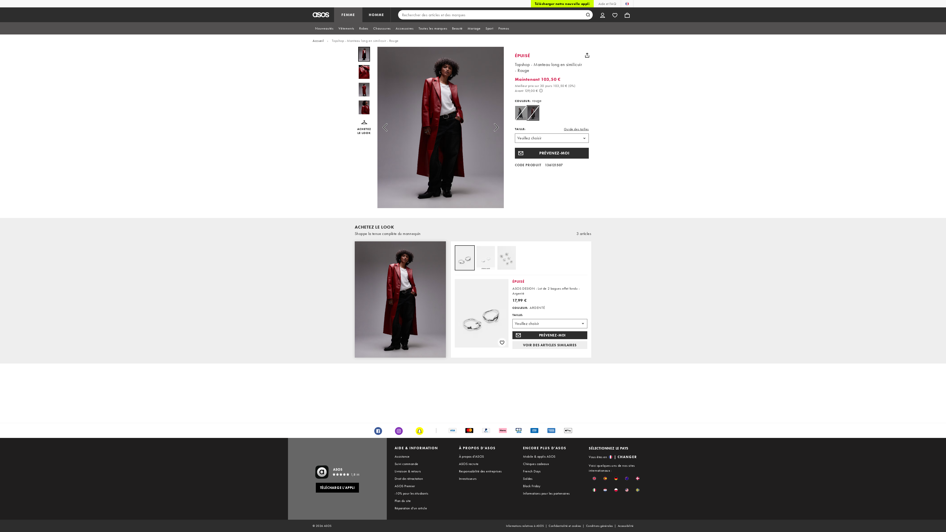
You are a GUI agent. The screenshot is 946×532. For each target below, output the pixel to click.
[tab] (324, 28)
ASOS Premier (405, 486)
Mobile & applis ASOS (539, 456)
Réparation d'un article (411, 508)
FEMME (348, 15)
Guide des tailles (576, 129)
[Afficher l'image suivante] (495, 127)
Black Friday (531, 486)
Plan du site (403, 501)
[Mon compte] (602, 14)
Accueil (318, 40)
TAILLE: (520, 129)
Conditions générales (599, 526)
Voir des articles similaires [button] (549, 345)
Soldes (527, 478)
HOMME (376, 15)
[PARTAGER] (587, 55)
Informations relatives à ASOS (525, 526)
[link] (533, 113)
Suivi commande (406, 464)
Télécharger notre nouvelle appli (562, 3)
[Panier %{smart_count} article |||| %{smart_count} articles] (627, 14)
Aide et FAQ (607, 3)
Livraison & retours (408, 471)
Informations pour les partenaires (546, 493)
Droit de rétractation (409, 478)
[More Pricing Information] (541, 90)
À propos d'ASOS (471, 456)
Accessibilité (625, 526)
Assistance (402, 456)
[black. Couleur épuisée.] (520, 113)
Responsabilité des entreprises (480, 471)
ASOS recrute (469, 464)
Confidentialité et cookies (565, 526)
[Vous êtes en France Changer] (627, 3)
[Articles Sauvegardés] (615, 14)
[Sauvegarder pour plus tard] (502, 342)
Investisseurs (468, 478)
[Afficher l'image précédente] (386, 127)
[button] (364, 127)
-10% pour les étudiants (411, 493)
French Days (532, 471)
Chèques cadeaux (536, 464)
